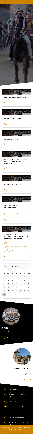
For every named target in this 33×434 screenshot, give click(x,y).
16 (28, 283)
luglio (5, 266)
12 (12, 283)
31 (4, 294)
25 (8, 291)
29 (24, 291)
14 (20, 283)
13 (16, 283)
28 (20, 291)
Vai (7, 337)
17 (4, 287)
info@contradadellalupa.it (17, 406)
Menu (30, 2)
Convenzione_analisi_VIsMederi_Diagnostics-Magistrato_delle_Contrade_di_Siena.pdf (16, 248)
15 (24, 283)
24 (4, 291)
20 (16, 287)
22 (24, 287)
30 (28, 291)
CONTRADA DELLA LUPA (12, 2)
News (10, 102)
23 (28, 287)
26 (12, 291)
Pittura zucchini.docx (16, 214)
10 (4, 283)
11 (8, 283)
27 (16, 291)
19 (12, 287)
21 (20, 287)
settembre (27, 266)
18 (8, 287)
